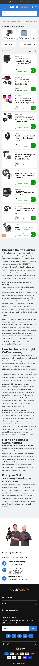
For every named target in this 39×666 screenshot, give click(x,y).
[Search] (4, 13)
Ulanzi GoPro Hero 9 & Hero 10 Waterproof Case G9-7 (25, 228)
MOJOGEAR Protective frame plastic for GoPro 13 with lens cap (25, 211)
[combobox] (19, 13)
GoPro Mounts (24, 38)
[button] (4, 6)
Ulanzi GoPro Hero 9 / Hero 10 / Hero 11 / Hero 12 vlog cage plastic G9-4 (25, 175)
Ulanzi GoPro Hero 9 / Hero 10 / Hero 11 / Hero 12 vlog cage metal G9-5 (25, 138)
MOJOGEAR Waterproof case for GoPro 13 (24, 193)
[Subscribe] (33, 628)
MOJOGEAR (22, 663)
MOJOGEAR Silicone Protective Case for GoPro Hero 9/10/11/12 (23, 82)
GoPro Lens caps (9, 38)
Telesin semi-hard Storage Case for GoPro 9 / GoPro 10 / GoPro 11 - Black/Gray (25, 157)
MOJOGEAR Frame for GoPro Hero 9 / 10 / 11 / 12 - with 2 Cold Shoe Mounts (24, 119)
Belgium (8, 644)
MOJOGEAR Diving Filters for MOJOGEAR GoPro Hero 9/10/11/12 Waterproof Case (25, 100)
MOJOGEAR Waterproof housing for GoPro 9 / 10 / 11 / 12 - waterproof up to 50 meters (25, 62)
